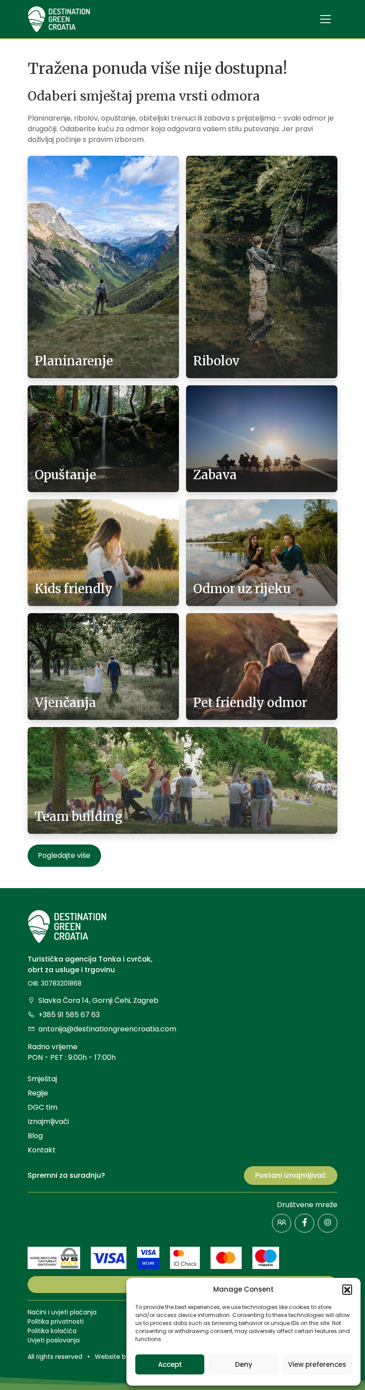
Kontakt (42, 1150)
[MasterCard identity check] (185, 1257)
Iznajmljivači (48, 1121)
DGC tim (42, 1107)
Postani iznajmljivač (290, 1175)
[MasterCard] (226, 1257)
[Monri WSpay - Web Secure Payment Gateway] (54, 1257)
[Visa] (108, 1257)
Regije (38, 1093)
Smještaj (42, 1079)
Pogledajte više (64, 855)
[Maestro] (265, 1257)
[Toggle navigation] (325, 19)
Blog (35, 1136)
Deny (243, 1364)
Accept (170, 1364)
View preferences (317, 1364)
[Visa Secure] (148, 1257)
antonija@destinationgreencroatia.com (107, 1029)
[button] (347, 1289)
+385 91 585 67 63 (69, 1015)
